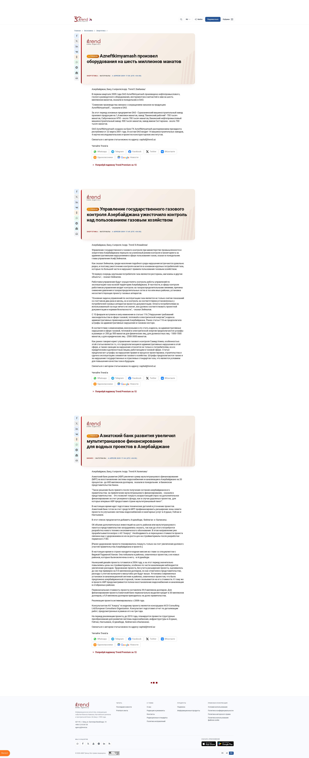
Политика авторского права (219, 714)
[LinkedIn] (104, 744)
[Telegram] (99, 744)
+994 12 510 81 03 (81, 725)
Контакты (151, 714)
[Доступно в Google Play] (225, 743)
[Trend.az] (83, 19)
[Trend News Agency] (82, 705)
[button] (76, 36)
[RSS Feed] (109, 744)
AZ (227, 753)
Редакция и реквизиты (156, 711)
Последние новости (124, 707)
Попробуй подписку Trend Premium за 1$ (116, 165)
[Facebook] (83, 744)
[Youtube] (93, 744)
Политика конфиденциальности (220, 711)
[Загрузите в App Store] (208, 743)
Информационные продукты (188, 711)
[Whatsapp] (77, 744)
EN (222, 753)
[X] (88, 744)
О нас (149, 707)
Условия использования (217, 707)
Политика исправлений (156, 721)
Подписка (181, 707)
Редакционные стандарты (157, 718)
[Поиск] (181, 19)
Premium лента (122, 711)
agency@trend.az (81, 727)
